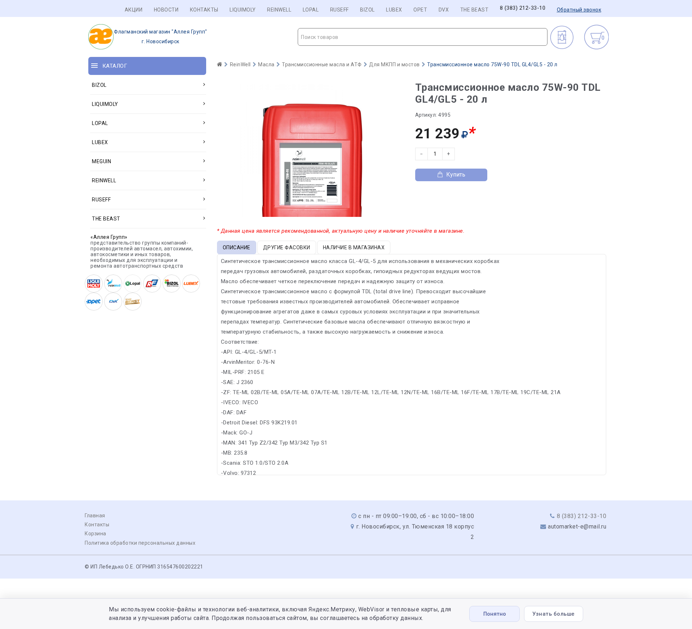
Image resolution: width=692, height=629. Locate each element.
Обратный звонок (579, 10)
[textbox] (422, 37)
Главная (95, 515)
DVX (444, 10)
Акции (134, 10)
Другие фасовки (286, 247)
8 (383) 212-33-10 (523, 8)
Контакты (204, 10)
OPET (420, 10)
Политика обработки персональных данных (140, 543)
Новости (166, 10)
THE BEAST (474, 10)
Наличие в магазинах (354, 247)
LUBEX (394, 10)
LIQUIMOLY (243, 10)
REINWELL (279, 10)
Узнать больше (553, 614)
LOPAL (311, 10)
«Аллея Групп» (109, 237)
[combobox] (422, 37)
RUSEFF (339, 10)
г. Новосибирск (160, 36)
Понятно (494, 614)
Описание (236, 247)
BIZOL (367, 10)
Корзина (95, 533)
